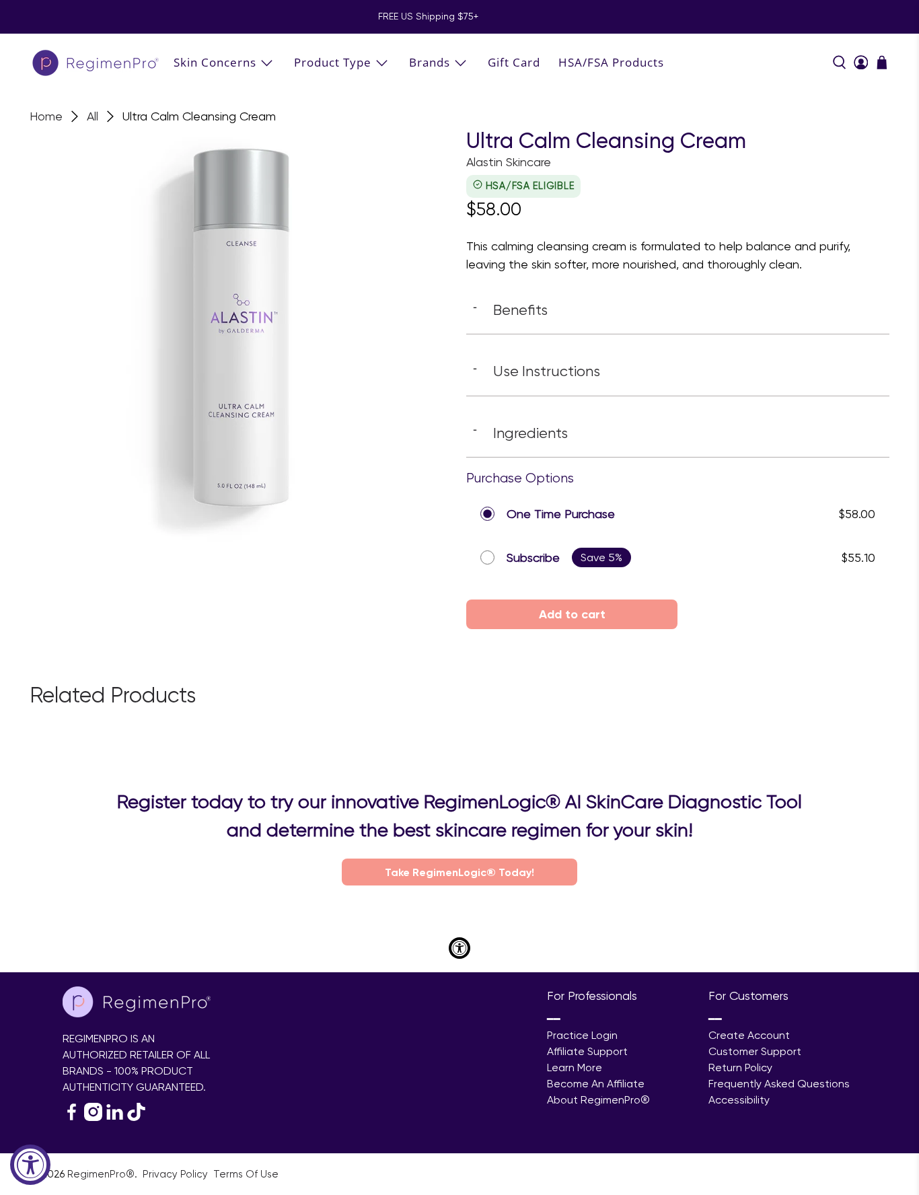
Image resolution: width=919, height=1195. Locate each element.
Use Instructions (536, 370)
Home (46, 116)
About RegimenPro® (598, 1099)
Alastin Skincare (508, 162)
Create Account (749, 1035)
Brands (429, 62)
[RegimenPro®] (97, 62)
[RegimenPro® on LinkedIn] (115, 1117)
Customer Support (754, 1051)
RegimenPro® (101, 1174)
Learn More (574, 1067)
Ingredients (520, 432)
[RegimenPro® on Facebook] (72, 1117)
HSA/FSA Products (611, 62)
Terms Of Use (246, 1174)
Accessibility (739, 1099)
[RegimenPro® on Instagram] (93, 1117)
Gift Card (514, 62)
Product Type (332, 62)
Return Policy (740, 1067)
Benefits (510, 309)
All (92, 116)
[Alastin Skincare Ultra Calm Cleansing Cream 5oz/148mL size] (241, 340)
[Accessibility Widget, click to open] (30, 1165)
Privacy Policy (177, 1174)
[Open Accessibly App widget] (459, 948)
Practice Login (582, 1035)
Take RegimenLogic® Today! (459, 872)
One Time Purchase (561, 514)
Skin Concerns (215, 62)
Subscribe (533, 557)
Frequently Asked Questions (779, 1083)
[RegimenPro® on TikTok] (136, 1117)
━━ (553, 1019)
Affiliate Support (587, 1051)
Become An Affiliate (596, 1083)
